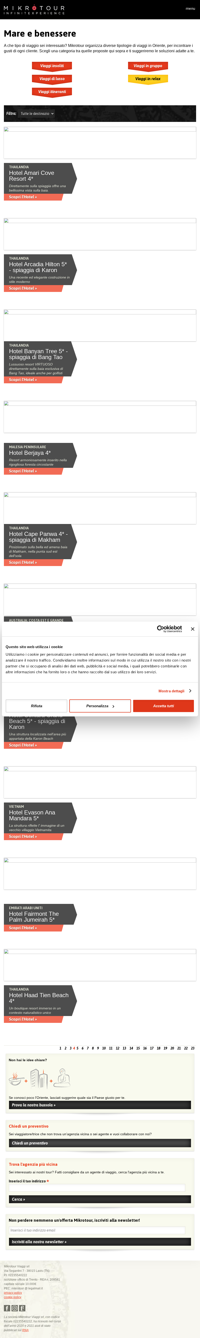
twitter (14, 1308)
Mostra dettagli (172, 691)
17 (151, 1048)
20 (172, 1048)
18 (158, 1048)
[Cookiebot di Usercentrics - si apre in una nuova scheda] (160, 628)
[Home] (34, 9)
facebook (7, 1308)
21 (179, 1048)
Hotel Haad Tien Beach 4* (39, 998)
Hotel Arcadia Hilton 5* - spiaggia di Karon (38, 267)
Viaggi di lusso (52, 78)
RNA (25, 1330)
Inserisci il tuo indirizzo (28, 1181)
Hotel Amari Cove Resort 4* (31, 176)
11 (110, 1048)
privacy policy (13, 1293)
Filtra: (12, 113)
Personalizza (97, 706)
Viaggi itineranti (52, 91)
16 (145, 1048)
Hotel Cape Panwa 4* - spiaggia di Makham (38, 537)
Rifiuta (36, 706)
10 (104, 1048)
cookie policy (12, 1297)
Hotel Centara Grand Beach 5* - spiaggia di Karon (37, 721)
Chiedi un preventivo (30, 1143)
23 (192, 1048)
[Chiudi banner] (192, 629)
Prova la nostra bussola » (34, 1105)
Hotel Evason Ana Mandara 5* (32, 815)
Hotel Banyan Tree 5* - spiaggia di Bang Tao (38, 354)
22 (186, 1048)
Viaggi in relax (147, 78)
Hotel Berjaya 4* (30, 453)
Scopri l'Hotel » (23, 196)
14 (131, 1048)
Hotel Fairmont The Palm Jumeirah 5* (34, 917)
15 (138, 1048)
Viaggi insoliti (52, 66)
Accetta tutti (163, 706)
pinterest (22, 1308)
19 (165, 1048)
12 (117, 1048)
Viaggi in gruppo (148, 66)
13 (124, 1048)
